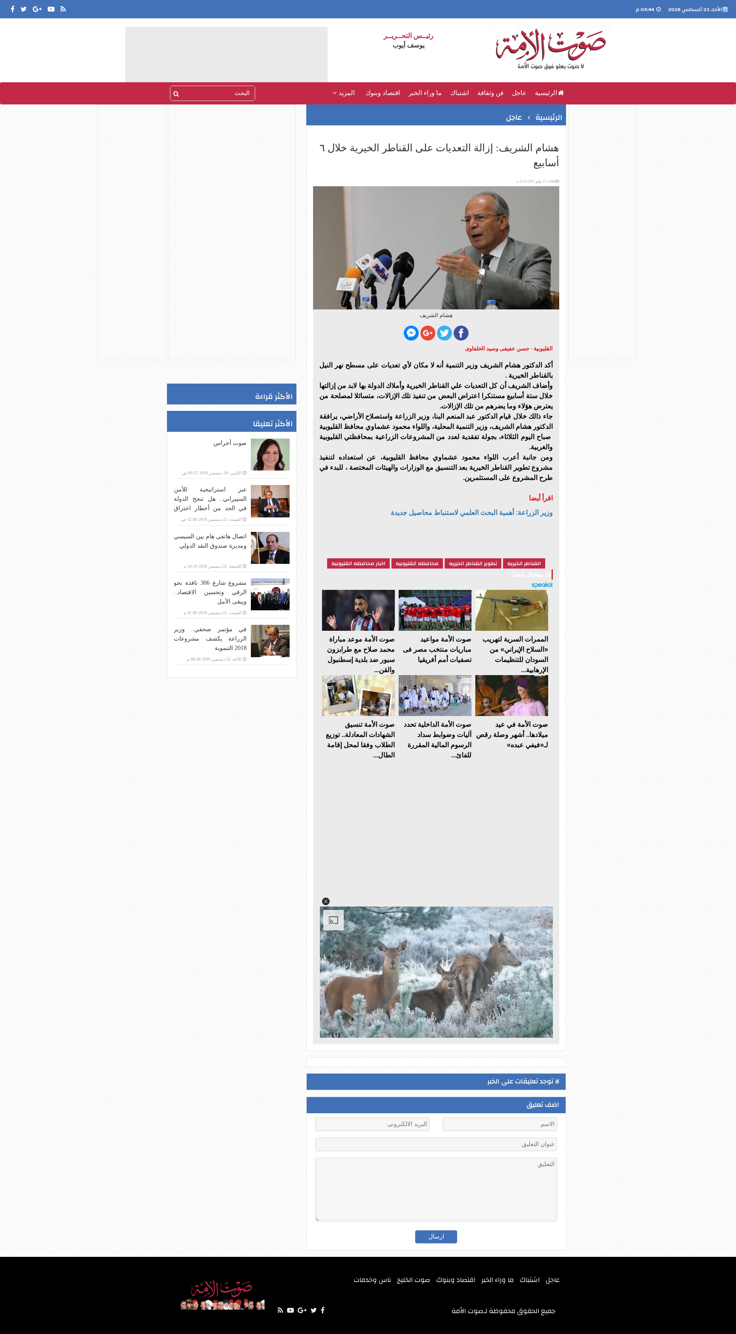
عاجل (519, 93)
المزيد (346, 93)
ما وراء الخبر (425, 93)
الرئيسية (546, 93)
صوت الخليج (413, 1279)
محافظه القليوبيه (417, 563)
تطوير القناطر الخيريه (473, 563)
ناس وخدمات (372, 1279)
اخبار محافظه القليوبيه (358, 563)
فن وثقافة (490, 93)
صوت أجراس (230, 443)
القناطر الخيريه (524, 563)
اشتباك (459, 93)
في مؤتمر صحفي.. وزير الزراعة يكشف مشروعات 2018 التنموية (210, 638)
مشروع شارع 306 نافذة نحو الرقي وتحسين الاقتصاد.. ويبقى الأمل (210, 592)
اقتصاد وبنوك (382, 93)
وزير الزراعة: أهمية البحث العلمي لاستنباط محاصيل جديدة (472, 512)
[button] (326, 901)
